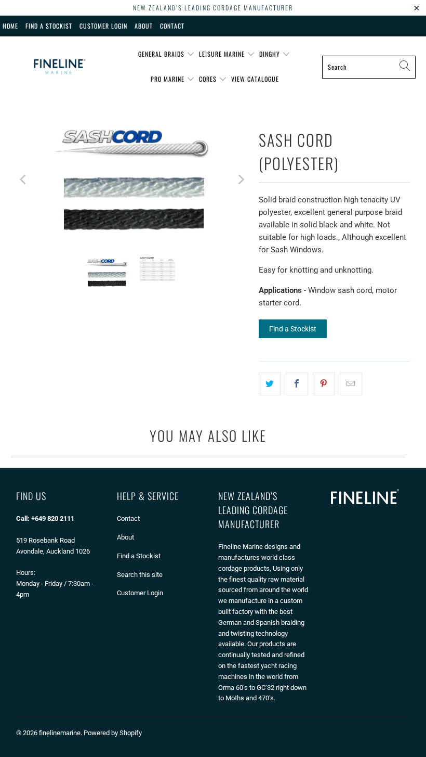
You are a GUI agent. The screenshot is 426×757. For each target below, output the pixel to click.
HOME (10, 25)
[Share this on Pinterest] (324, 384)
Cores (209, 78)
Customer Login (103, 25)
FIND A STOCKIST (48, 25)
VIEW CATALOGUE (255, 78)
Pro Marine (169, 78)
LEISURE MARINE (223, 53)
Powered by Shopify (113, 733)
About (144, 25)
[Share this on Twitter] (270, 384)
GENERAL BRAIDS (162, 53)
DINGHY (270, 53)
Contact (172, 25)
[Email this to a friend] (351, 384)
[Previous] (24, 179)
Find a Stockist (292, 329)
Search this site (140, 575)
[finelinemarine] (58, 67)
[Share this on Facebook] (297, 384)
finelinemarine (60, 733)
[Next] (240, 179)
